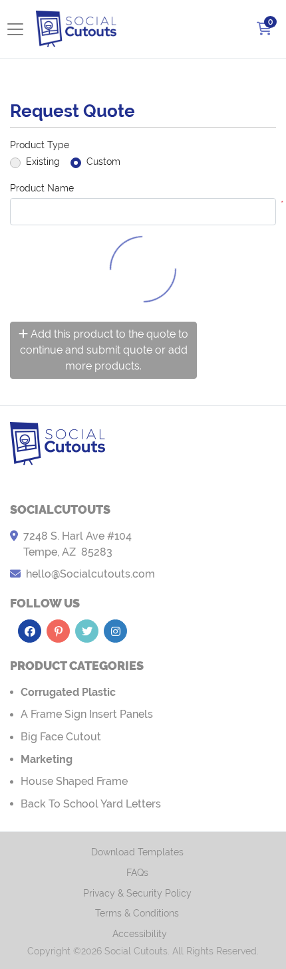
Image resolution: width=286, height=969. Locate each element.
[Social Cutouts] (76, 29)
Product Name (42, 188)
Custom (103, 161)
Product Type (39, 145)
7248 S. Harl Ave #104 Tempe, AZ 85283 (77, 544)
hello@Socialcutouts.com (90, 574)
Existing (43, 161)
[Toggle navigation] (19, 29)
